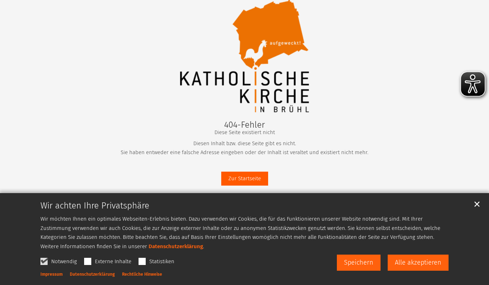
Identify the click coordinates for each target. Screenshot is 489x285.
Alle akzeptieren (418, 262)
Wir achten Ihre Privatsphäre (94, 206)
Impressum (51, 274)
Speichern (358, 262)
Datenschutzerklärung (176, 246)
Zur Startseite (244, 178)
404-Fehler (244, 125)
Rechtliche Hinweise (142, 274)
